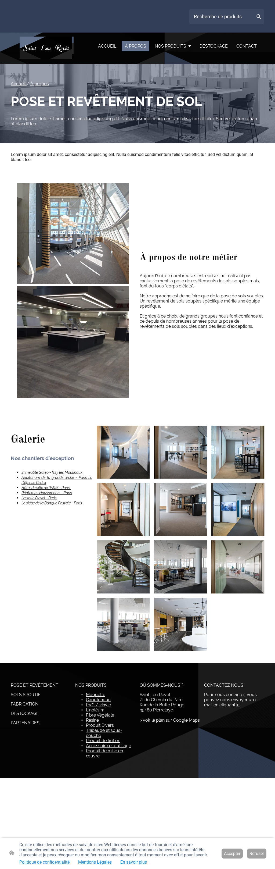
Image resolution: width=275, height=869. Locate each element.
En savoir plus (133, 862)
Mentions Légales (95, 862)
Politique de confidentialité (44, 862)
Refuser (256, 853)
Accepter (232, 853)
